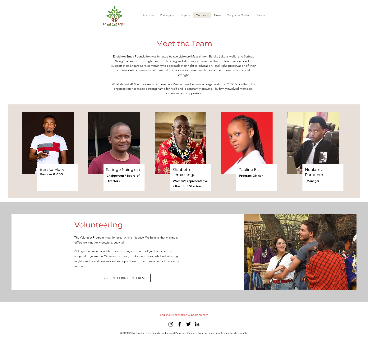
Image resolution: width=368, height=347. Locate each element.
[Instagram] (171, 324)
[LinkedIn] (197, 324)
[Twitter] (188, 324)
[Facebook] (180, 324)
